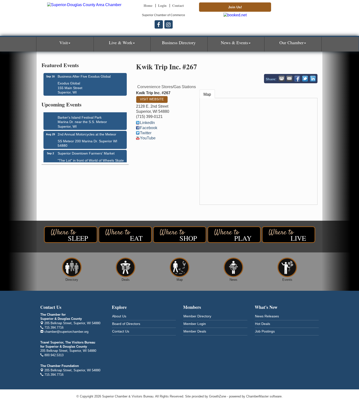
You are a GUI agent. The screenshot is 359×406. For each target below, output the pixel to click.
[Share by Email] (289, 79)
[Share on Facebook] (297, 79)
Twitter (145, 133)
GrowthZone (217, 396)
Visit (63, 42)
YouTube (148, 138)
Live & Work (120, 42)
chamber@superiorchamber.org (65, 331)
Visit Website (152, 99)
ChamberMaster (257, 396)
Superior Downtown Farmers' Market (86, 152)
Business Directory (179, 42)
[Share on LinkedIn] (313, 79)
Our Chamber (291, 42)
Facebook (148, 128)
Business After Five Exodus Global (84, 76)
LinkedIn (147, 123)
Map (207, 94)
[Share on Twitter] (305, 79)
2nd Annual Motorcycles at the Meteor (87, 133)
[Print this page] (282, 79)
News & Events (234, 42)
